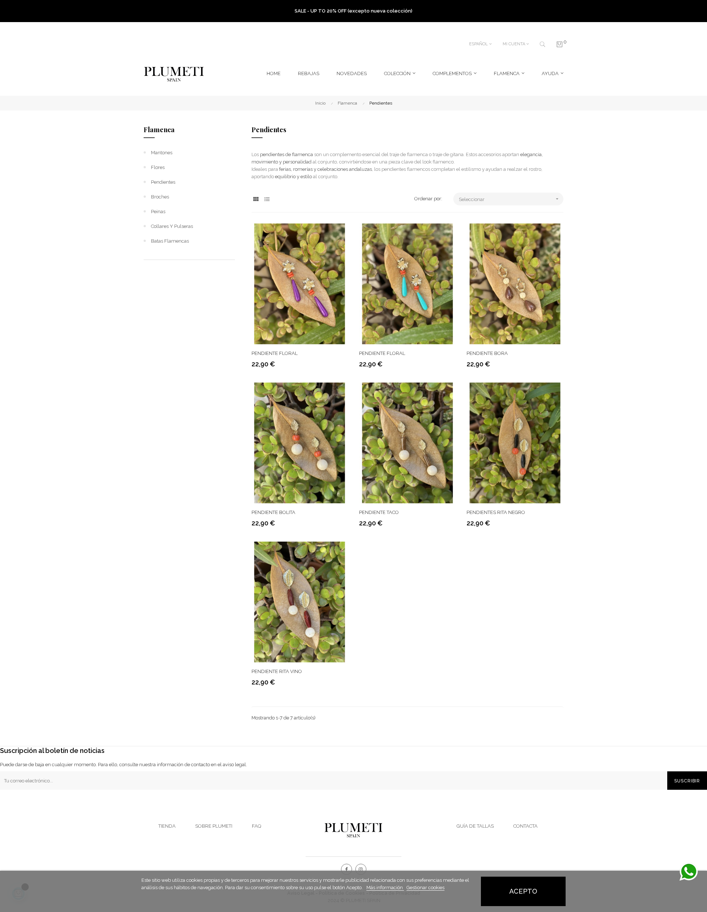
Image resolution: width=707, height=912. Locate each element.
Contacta (525, 826)
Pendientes (163, 182)
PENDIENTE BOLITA (273, 512)
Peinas (158, 211)
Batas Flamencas (170, 241)
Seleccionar (509, 199)
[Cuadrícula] (256, 199)
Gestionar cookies (425, 887)
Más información (385, 887)
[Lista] (267, 199)
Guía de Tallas (475, 826)
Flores (158, 167)
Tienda (167, 826)
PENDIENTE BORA (487, 353)
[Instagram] (361, 869)
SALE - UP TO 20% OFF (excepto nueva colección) (353, 11)
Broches (160, 197)
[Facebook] (346, 869)
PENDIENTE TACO (379, 512)
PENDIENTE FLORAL (275, 353)
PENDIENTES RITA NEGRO (496, 512)
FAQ (256, 826)
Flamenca (159, 129)
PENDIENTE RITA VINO (277, 671)
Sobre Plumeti (213, 826)
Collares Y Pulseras (172, 226)
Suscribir (687, 781)
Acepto (523, 891)
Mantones (161, 152)
